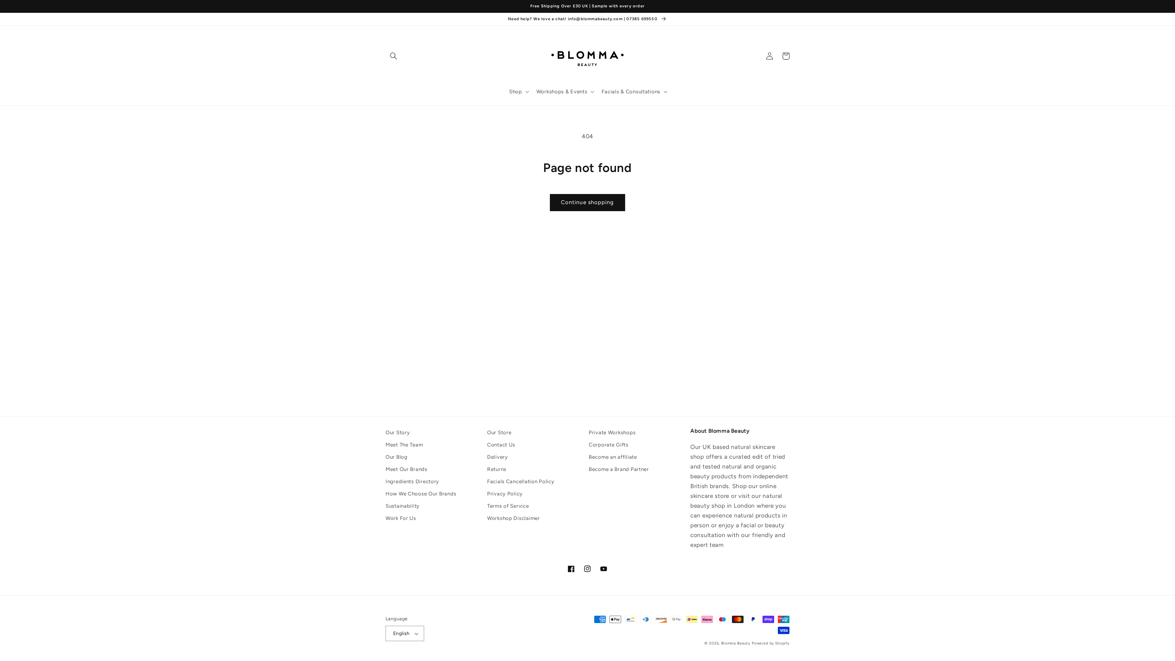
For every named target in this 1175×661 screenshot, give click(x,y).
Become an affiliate (613, 457)
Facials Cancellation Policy (520, 481)
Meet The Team (404, 445)
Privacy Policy (505, 494)
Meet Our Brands (406, 469)
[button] (518, 91)
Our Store (499, 432)
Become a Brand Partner (619, 469)
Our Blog (397, 457)
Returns (496, 469)
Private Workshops (612, 432)
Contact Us (501, 445)
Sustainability (403, 506)
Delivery (497, 457)
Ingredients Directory (412, 481)
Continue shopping (587, 202)
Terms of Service (508, 506)
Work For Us (401, 518)
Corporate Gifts (609, 445)
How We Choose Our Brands (421, 494)
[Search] (394, 56)
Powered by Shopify (770, 643)
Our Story (398, 432)
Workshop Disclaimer (513, 518)
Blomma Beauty (735, 643)
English (401, 633)
